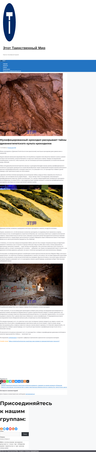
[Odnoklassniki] (25, 381)
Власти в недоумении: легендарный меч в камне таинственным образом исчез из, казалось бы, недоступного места (34, 387)
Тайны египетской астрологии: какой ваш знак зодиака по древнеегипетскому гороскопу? (34, 341)
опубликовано (13, 337)
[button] (33, 374)
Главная (5, 63)
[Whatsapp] (7, 381)
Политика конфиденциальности (12, 71)
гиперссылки (4, 448)
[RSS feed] (13, 429)
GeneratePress (35, 451)
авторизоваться (30, 394)
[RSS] (13, 381)
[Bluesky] (16, 381)
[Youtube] (10, 429)
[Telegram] (10, 381)
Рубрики (2, 437)
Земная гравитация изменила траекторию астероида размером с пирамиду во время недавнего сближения (31, 385)
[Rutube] (27, 381)
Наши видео (6, 69)
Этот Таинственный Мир (24, 48)
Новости (5, 65)
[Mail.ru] (22, 381)
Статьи (5, 67)
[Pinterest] (4, 381)
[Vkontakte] (19, 381)
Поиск (2, 431)
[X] (1, 381)
